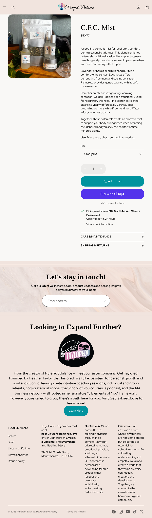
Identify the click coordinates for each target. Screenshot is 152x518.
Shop (11, 442)
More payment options (112, 203)
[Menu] (4, 7)
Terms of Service (18, 455)
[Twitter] (141, 511)
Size (83, 146)
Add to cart (115, 181)
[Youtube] (127, 511)
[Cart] (147, 7)
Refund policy (16, 461)
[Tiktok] (134, 511)
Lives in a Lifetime (19, 448)
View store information (99, 224)
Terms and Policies (76, 511)
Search (12, 436)
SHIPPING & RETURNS (95, 245)
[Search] (13, 7)
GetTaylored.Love (124, 398)
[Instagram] (120, 511)
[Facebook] (113, 511)
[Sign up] (104, 301)
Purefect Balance (26, 511)
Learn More (76, 410)
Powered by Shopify (46, 511)
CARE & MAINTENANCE (96, 236)
